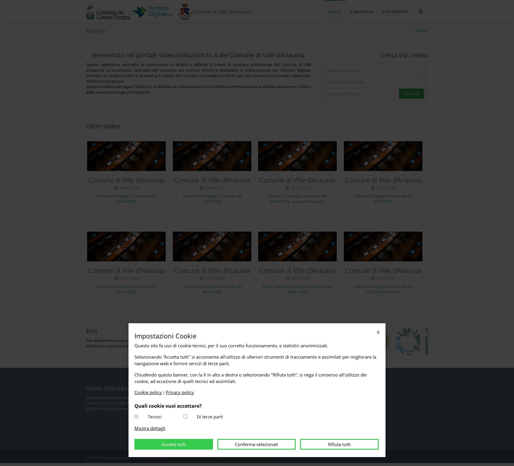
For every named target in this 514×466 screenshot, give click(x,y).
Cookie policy (148, 392)
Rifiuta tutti (339, 444)
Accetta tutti (174, 444)
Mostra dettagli (149, 428)
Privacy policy (180, 392)
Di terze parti (210, 417)
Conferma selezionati (256, 444)
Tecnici (155, 417)
